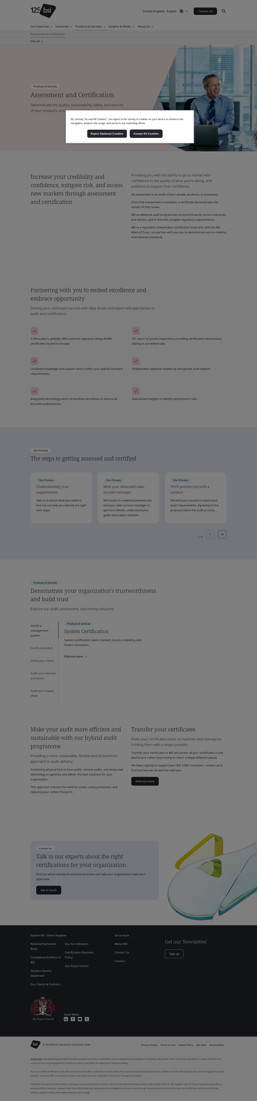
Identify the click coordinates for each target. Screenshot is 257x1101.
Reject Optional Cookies (107, 133)
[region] (130, 126)
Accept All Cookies (146, 133)
